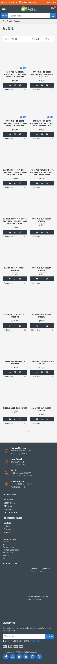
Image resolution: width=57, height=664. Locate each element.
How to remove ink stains (37, 597)
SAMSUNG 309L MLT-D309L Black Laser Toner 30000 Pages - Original (42, 172)
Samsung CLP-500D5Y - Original (42, 269)
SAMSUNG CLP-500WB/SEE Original (42, 362)
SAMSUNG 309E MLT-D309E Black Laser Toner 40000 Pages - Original (15, 172)
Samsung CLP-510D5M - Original (42, 409)
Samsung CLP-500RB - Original (42, 316)
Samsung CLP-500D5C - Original (42, 220)
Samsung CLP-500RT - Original (15, 362)
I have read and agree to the (23, 641)
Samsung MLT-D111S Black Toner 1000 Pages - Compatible (42, 74)
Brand (9, 21)
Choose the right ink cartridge (42, 569)
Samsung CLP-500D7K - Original (14, 316)
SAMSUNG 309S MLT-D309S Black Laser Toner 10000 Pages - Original (15, 221)
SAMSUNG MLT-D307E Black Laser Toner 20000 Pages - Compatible (15, 123)
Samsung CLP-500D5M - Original (15, 269)
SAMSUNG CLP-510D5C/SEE (15, 408)
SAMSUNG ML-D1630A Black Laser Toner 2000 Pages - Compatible (15, 74)
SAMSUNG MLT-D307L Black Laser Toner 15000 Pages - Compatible (42, 123)
